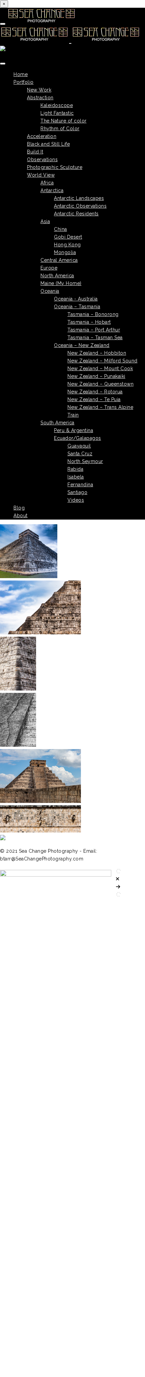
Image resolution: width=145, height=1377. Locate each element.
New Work (39, 90)
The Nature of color (63, 120)
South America (57, 422)
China (60, 229)
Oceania (49, 291)
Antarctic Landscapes (79, 198)
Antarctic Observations (80, 206)
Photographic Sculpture (54, 167)
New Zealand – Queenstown (100, 384)
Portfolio (23, 82)
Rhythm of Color (60, 128)
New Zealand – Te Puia (94, 399)
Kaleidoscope (56, 105)
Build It (35, 151)
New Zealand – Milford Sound (102, 360)
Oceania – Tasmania (77, 306)
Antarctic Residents (76, 213)
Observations (42, 159)
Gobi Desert (68, 237)
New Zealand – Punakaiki (96, 376)
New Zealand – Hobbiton (96, 353)
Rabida (75, 469)
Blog (19, 507)
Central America (59, 260)
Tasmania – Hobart (89, 322)
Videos (75, 500)
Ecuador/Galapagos (77, 438)
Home (20, 74)
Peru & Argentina (73, 430)
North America (57, 275)
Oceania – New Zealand (82, 345)
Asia (45, 221)
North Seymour (85, 461)
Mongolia (65, 252)
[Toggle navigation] (2, 24)
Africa (47, 182)
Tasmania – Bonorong (93, 314)
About (20, 515)
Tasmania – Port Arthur (93, 329)
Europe (48, 268)
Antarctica (51, 190)
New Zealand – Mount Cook (100, 368)
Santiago (77, 492)
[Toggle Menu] (2, 64)
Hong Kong (67, 244)
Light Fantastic (57, 113)
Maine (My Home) (61, 283)
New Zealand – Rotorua (95, 391)
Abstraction (40, 97)
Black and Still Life (48, 144)
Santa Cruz (79, 453)
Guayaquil (79, 446)
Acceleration (41, 136)
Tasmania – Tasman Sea (95, 337)
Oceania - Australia (76, 299)
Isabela (75, 477)
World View (41, 175)
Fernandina (80, 484)
